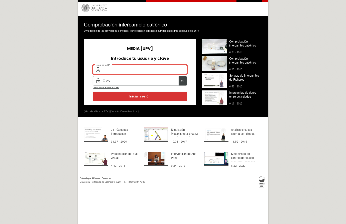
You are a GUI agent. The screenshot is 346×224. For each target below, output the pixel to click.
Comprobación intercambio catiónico (242, 43)
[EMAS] (261, 187)
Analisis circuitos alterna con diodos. (243, 132)
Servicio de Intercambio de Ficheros (244, 77)
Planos (96, 178)
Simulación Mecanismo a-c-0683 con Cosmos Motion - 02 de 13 (184, 136)
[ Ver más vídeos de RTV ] (97, 111)
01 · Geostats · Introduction (120, 132)
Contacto (106, 178)
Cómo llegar (86, 178)
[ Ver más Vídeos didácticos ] (124, 111)
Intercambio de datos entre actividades (242, 94)
